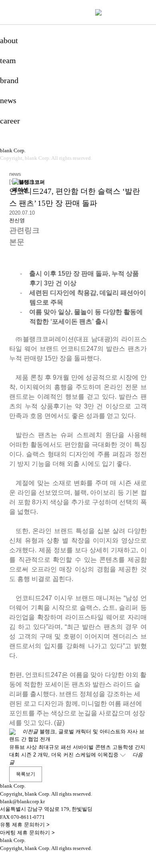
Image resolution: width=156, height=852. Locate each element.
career (10, 120)
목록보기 (25, 774)
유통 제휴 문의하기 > (25, 825)
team (8, 60)
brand (9, 80)
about (9, 40)
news (8, 100)
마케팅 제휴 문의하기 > (27, 833)
